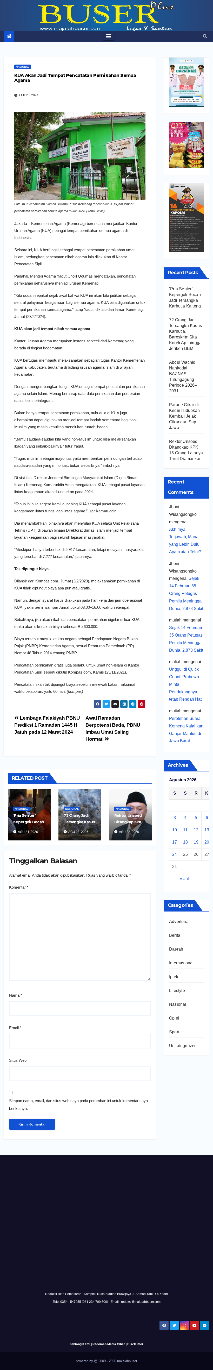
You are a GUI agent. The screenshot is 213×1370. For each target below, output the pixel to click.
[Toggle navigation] (108, 36)
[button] (205, 36)
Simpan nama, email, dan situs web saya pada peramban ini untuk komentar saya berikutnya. (78, 1104)
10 (174, 830)
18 (185, 842)
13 (206, 830)
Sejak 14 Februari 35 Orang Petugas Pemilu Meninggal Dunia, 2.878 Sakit (186, 593)
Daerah (176, 949)
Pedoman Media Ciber (108, 1344)
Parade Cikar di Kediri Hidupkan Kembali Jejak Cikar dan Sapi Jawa (184, 416)
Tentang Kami (80, 1344)
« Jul (184, 878)
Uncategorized (183, 1046)
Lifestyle (177, 990)
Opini (174, 1018)
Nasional (22, 66)
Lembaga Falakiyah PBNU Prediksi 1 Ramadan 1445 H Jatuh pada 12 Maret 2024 (47, 725)
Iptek (173, 977)
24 (174, 854)
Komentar (18, 887)
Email (15, 1028)
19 (196, 842)
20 (206, 842)
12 (196, 830)
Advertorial (179, 921)
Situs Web (17, 1060)
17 (174, 842)
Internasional (181, 963)
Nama (15, 995)
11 (185, 830)
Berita (174, 935)
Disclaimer (135, 1344)
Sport (174, 1032)
